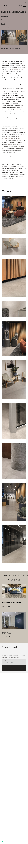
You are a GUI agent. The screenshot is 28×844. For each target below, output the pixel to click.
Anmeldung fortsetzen (14, 668)
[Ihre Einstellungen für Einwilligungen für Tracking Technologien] (2, 841)
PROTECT (17, 164)
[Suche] (25, 2)
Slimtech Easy (19, 95)
